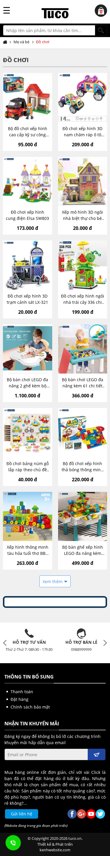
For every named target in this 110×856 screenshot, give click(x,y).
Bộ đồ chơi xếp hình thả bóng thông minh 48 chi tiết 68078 (82, 467)
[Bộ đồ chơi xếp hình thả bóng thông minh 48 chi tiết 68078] (82, 432)
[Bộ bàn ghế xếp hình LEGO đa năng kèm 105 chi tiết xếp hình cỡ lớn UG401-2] (82, 516)
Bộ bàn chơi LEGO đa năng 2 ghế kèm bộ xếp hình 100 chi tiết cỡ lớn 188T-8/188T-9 (27, 383)
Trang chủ (6, 42)
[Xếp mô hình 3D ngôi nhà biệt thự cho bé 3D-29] (82, 181)
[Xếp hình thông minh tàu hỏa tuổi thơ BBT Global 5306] (27, 516)
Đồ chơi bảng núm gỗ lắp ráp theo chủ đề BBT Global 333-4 (27, 467)
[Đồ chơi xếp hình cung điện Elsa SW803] (27, 181)
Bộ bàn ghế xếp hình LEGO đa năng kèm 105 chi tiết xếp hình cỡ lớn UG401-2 (82, 550)
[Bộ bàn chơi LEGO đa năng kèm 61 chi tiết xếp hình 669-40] (82, 349)
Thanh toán (22, 691)
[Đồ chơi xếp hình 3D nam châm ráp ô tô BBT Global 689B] (82, 97)
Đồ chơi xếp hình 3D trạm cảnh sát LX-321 (27, 299)
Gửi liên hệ (21, 814)
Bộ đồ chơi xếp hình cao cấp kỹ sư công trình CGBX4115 (27, 132)
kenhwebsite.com (55, 849)
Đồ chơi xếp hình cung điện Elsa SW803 (27, 215)
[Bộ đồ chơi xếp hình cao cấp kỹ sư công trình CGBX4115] (27, 97)
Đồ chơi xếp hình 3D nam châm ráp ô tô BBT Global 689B (82, 132)
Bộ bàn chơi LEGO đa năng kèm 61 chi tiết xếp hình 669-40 (82, 383)
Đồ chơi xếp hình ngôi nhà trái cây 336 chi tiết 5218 (82, 299)
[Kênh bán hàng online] (54, 13)
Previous (6, 643)
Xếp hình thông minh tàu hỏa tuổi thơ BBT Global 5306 (27, 550)
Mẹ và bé (21, 41)
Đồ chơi (42, 41)
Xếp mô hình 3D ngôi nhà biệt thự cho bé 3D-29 (82, 215)
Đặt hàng (19, 699)
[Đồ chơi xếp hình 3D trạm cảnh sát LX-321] (27, 265)
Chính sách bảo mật (30, 707)
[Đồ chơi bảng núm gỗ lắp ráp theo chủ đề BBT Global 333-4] (27, 432)
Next (103, 643)
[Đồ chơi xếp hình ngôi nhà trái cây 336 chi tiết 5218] (82, 265)
